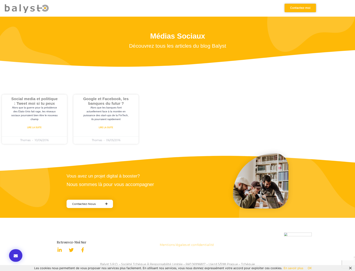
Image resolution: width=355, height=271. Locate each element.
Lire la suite (34, 127)
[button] (300, 8)
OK (310, 268)
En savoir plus (293, 268)
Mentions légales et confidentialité (187, 245)
